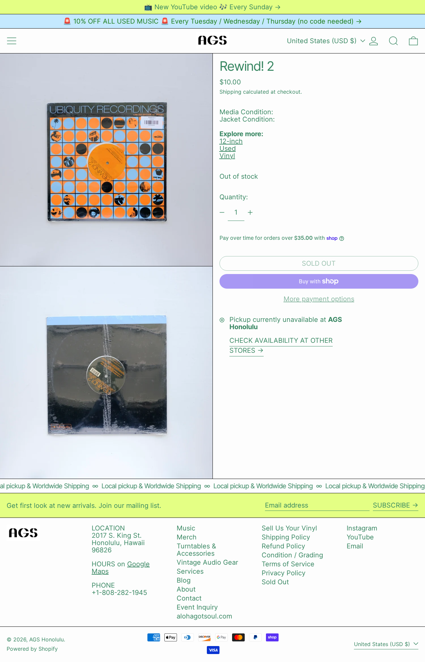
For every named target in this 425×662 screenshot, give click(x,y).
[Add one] (250, 212)
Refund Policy (283, 546)
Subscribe (391, 505)
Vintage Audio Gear (207, 562)
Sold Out (275, 582)
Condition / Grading (292, 555)
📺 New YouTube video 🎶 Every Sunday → (212, 7)
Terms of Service (288, 564)
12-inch (231, 141)
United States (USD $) (323, 41)
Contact (189, 598)
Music (186, 528)
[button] (393, 41)
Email (355, 546)
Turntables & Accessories (196, 549)
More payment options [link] (319, 299)
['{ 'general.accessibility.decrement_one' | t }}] (222, 212)
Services (190, 571)
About (186, 589)
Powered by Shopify (32, 648)
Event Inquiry (197, 607)
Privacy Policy (283, 573)
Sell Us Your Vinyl (289, 528)
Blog (184, 580)
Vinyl (227, 156)
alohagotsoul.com (204, 616)
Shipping (230, 91)
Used (227, 148)
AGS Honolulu (46, 639)
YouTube (360, 537)
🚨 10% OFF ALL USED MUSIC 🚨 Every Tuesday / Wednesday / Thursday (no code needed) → (212, 21)
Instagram (362, 528)
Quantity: (233, 197)
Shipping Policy (286, 537)
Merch (187, 537)
